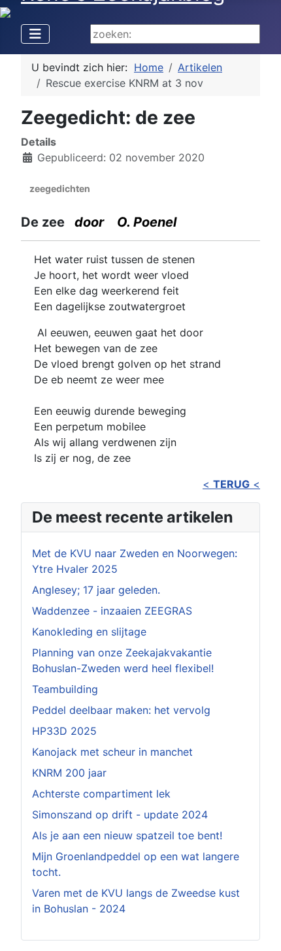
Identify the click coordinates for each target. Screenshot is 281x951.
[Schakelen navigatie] (35, 34)
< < (231, 484)
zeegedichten (59, 188)
